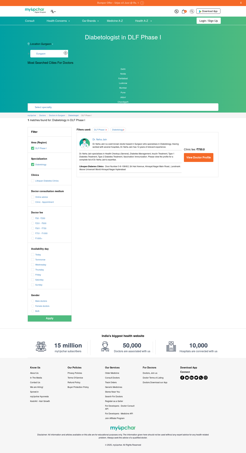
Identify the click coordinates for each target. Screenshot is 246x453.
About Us (34, 372)
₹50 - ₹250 (40, 218)
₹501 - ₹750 (40, 228)
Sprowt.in (34, 391)
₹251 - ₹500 (40, 223)
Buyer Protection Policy (78, 387)
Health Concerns (57, 21)
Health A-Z (142, 21)
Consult (29, 21)
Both (37, 310)
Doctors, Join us (150, 372)
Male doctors (41, 300)
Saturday (39, 279)
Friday (38, 274)
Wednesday (40, 264)
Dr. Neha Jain (100, 139)
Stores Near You (112, 391)
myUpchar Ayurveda (39, 396)
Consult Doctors (112, 377)
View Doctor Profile (198, 157)
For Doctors (149, 367)
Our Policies (74, 367)
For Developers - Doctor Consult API (119, 407)
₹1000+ (38, 238)
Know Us (35, 367)
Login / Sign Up (208, 21)
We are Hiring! (36, 387)
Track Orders (111, 382)
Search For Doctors (114, 396)
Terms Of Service (75, 377)
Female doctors (42, 305)
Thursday (39, 269)
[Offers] (177, 11)
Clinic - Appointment (44, 201)
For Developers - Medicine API (119, 413)
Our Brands (89, 21)
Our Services (112, 367)
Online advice (41, 196)
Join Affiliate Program (115, 418)
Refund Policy (74, 382)
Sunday (38, 284)
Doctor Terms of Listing (153, 377)
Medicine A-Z (115, 21)
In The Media (36, 377)
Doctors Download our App (155, 382)
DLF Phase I (41, 148)
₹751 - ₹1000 (41, 233)
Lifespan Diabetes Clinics (47, 180)
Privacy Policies (75, 372)
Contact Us (35, 382)
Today (38, 254)
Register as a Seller (114, 401)
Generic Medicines (113, 387)
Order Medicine (112, 372)
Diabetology (40, 164)
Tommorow (40, 259)
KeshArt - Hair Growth (40, 401)
